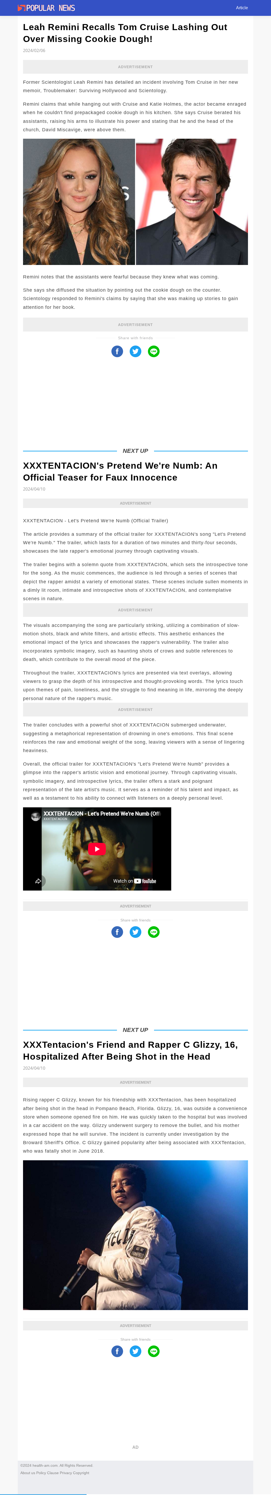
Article (242, 8)
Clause (53, 1473)
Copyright (81, 1473)
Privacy (66, 1473)
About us (27, 1473)
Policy (41, 1473)
